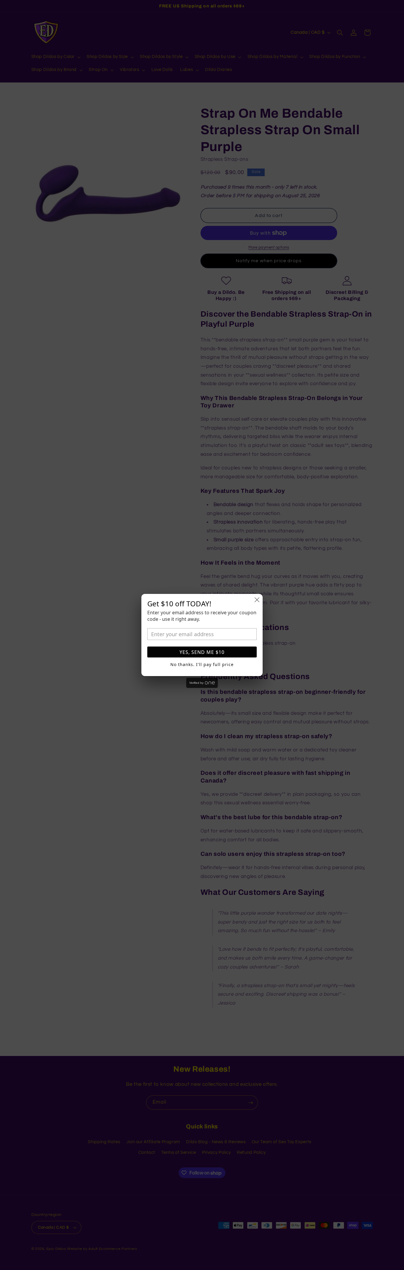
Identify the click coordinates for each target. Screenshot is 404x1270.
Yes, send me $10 (202, 652)
